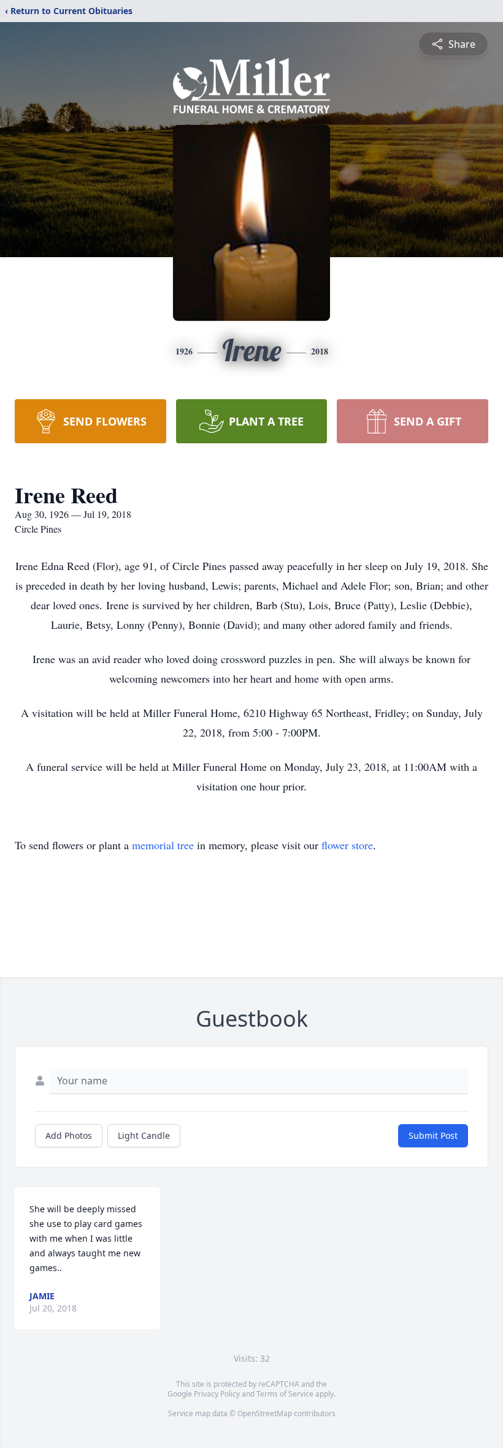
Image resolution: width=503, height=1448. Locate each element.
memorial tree (163, 845)
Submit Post (433, 1135)
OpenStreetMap (264, 1413)
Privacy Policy (217, 1394)
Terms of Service (284, 1394)
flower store (347, 845)
